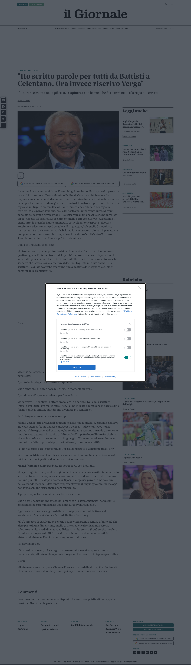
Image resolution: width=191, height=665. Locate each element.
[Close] (140, 288)
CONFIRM (77, 367)
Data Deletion (80, 377)
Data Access (95, 377)
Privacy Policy (110, 377)
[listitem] (95, 324)
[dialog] (95, 333)
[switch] (127, 329)
